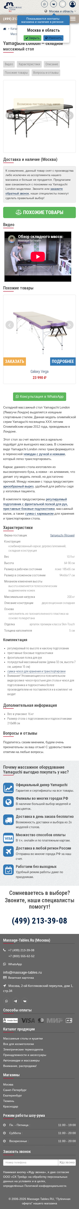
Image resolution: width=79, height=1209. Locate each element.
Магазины (11, 1075)
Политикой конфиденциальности (45, 1185)
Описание (52, 64)
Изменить (55, 37)
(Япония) (62, 535)
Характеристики (29, 64)
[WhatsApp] (44, 4)
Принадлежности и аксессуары (24, 1055)
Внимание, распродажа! (20, 1066)
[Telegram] (62, 4)
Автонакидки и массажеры (21, 1060)
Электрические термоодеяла (23, 1049)
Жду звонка (67, 1162)
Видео (9, 64)
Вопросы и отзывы (46, 73)
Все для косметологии (18, 1044)
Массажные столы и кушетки (23, 1038)
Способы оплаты (17, 1010)
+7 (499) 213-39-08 (21, 950)
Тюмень (8, 1101)
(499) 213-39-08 (15, 19)
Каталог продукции (19, 1029)
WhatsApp (15, 964)
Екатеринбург (12, 1095)
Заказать (14, 361)
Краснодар (10, 1106)
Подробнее (63, 361)
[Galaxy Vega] (39, 331)
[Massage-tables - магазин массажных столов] (13, 7)
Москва (8, 1084)
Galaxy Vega (39, 371)
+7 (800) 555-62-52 (21, 956)
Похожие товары (16, 73)
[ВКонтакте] (53, 4)
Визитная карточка (21, 977)
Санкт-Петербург (15, 1090)
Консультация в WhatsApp (41, 397)
